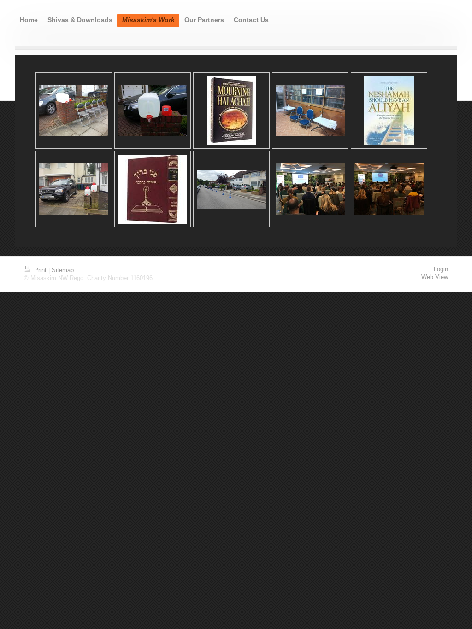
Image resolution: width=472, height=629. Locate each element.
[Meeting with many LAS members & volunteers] (310, 189)
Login (441, 269)
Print (40, 270)
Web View (434, 277)
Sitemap (63, 270)
